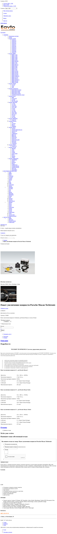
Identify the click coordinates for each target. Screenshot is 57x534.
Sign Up (5, 20)
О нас (4, 529)
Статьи (5, 13)
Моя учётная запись (8, 10)
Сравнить (3, 233)
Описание (5, 336)
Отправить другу (7, 334)
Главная (5, 240)
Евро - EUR (6, 4)
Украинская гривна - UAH (9, 6)
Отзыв (6, 449)
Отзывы (5, 337)
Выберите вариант (5, 320)
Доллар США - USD (8, 3)
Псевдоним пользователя (10, 444)
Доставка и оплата (7, 532)
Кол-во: (2, 326)
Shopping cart (4, 224)
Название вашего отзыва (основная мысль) (14, 446)
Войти (4, 18)
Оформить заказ (7, 15)
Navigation (3, 32)
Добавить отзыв (4, 308)
